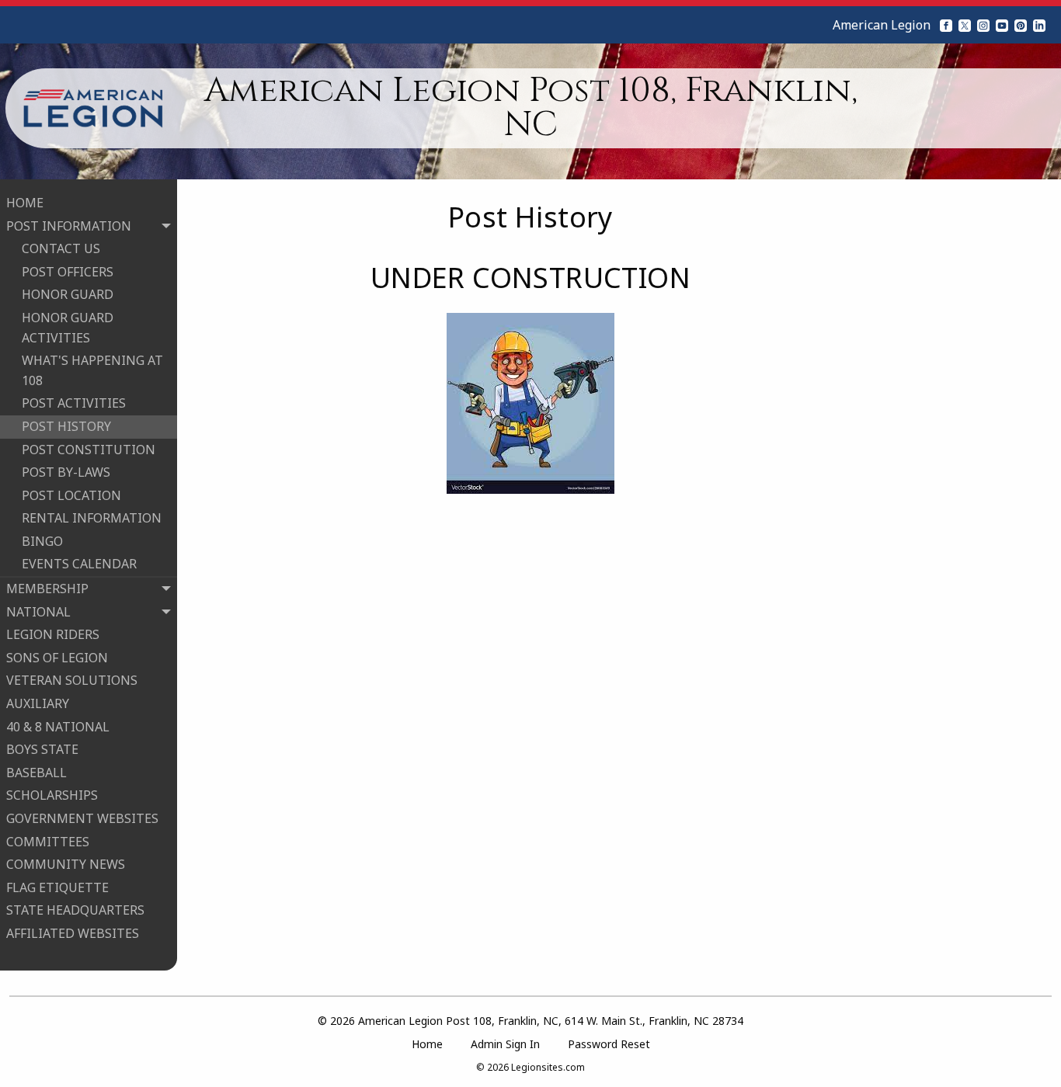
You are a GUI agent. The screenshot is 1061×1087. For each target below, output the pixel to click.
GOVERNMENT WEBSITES (82, 818)
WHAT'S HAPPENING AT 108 (92, 370)
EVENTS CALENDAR (79, 563)
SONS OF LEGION (57, 657)
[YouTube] (1002, 24)
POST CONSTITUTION (88, 449)
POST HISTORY (66, 426)
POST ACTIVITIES (74, 403)
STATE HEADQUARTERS (75, 910)
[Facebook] (946, 24)
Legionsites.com (548, 1067)
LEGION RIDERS (52, 634)
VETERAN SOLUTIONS (71, 680)
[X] (964, 24)
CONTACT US (61, 248)
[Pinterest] (1020, 24)
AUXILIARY (37, 703)
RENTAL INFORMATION (92, 517)
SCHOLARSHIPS (52, 795)
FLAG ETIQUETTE (57, 887)
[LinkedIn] (1039, 24)
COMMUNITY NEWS (65, 864)
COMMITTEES (47, 841)
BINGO (42, 541)
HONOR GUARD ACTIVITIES (67, 327)
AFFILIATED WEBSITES (72, 933)
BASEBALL (36, 772)
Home (427, 1044)
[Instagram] (983, 24)
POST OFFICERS (67, 271)
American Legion (882, 24)
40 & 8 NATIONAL (58, 726)
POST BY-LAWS (66, 472)
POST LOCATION (71, 495)
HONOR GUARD (67, 294)
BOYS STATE (42, 749)
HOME (24, 202)
